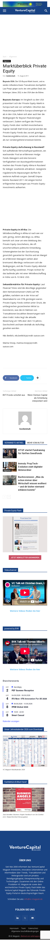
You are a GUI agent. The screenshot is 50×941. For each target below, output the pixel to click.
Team (23, 928)
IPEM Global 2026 (20, 706)
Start (4, 56)
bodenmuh (10, 76)
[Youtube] (32, 918)
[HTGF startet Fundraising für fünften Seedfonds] (10, 453)
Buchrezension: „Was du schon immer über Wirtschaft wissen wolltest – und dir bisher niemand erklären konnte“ (32, 483)
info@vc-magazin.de (33, 899)
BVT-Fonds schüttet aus (14, 395)
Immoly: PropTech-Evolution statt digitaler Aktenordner (30, 466)
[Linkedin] (17, 918)
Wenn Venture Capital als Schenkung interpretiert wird (37, 398)
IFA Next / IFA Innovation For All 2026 (29, 698)
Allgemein (13, 56)
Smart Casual (18, 715)
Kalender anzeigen (11, 721)
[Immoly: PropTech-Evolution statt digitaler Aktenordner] (10, 467)
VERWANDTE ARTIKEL (14, 443)
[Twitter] (25, 918)
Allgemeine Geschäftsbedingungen (25, 931)
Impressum (14, 928)
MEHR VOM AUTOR (35, 443)
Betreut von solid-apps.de (31, 936)
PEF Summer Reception (23, 690)
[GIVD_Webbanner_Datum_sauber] (25, 4)
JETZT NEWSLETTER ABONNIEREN (25, 557)
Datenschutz (33, 928)
